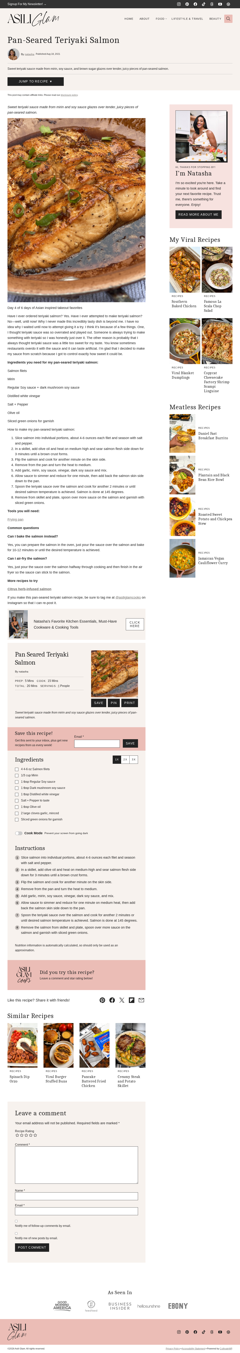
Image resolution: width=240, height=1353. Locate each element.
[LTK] (228, 4)
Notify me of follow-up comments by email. (43, 1225)
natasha (29, 54)
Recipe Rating (24, 1131)
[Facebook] (195, 4)
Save (98, 703)
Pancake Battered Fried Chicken (94, 1081)
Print (129, 703)
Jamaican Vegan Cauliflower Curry (213, 560)
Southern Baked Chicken (184, 303)
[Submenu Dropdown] (166, 19)
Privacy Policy (173, 1348)
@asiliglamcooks (128, 597)
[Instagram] (179, 4)
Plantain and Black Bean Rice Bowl (214, 477)
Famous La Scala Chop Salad (212, 306)
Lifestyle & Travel (187, 18)
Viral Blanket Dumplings (183, 375)
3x (134, 759)
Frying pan (15, 519)
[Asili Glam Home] (33, 18)
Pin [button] (114, 703)
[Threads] (212, 4)
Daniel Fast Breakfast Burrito (213, 435)
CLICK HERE (135, 624)
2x (125, 759)
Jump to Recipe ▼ (36, 81)
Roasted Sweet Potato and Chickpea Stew (215, 519)
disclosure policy (69, 95)
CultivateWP (226, 1348)
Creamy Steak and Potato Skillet (129, 1081)
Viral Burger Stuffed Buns (56, 1079)
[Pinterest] (187, 4)
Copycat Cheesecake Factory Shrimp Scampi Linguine (217, 382)
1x (117, 759)
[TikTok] (204, 4)
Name (20, 1190)
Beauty (215, 18)
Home (129, 18)
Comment (22, 1144)
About (145, 18)
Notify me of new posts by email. (36, 1238)
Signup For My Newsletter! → (27, 4)
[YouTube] (220, 4)
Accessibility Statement (193, 1348)
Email (79, 736)
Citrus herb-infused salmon (29, 589)
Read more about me (198, 214)
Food (160, 18)
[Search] (228, 19)
